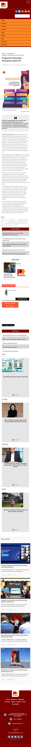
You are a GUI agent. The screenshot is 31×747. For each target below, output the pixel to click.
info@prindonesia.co (17, 723)
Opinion (3, 35)
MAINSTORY (3, 23)
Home (8, 699)
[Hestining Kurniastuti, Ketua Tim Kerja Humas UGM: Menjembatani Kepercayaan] (15, 500)
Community (4, 41)
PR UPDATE (3, 26)
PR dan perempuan (12, 219)
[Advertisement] (15, 314)
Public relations (4, 219)
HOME (3, 20)
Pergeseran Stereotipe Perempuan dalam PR (13, 55)
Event (2, 38)
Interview (3, 29)
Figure (2, 32)
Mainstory (14, 699)
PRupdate (21, 699)
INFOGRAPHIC (4, 44)
